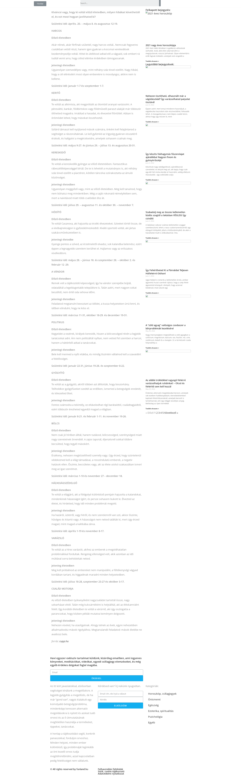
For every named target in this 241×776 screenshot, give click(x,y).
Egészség (153, 705)
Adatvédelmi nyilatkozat (111, 773)
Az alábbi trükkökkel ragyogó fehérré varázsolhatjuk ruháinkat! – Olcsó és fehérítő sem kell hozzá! (166, 383)
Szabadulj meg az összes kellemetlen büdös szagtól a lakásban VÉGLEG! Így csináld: (166, 215)
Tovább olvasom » (152, 61)
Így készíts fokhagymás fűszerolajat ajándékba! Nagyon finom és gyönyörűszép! (165, 157)
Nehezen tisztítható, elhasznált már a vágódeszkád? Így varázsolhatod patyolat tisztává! (168, 99)
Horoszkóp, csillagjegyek (162, 693)
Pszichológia (155, 716)
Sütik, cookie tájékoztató (111, 771)
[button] (40, 3)
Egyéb (151, 722)
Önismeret (154, 699)
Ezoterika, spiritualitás (161, 711)
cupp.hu (64, 641)
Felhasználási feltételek (110, 769)
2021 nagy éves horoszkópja (161, 45)
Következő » (171, 412)
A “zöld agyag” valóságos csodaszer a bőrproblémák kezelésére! (166, 327)
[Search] (160, 3)
